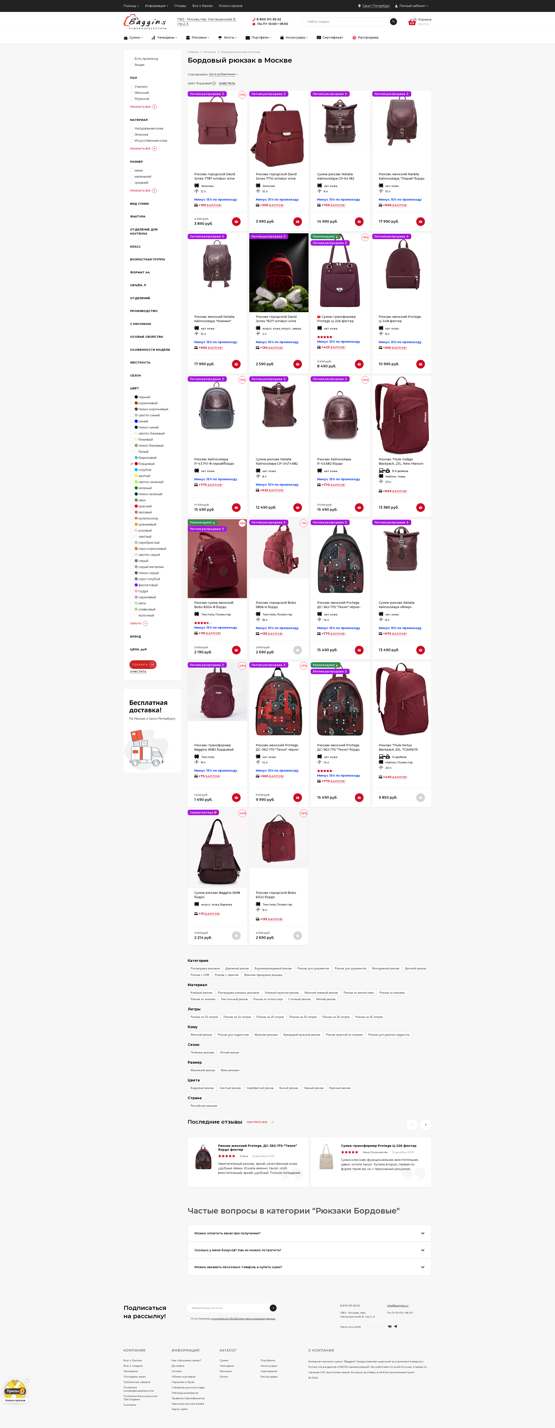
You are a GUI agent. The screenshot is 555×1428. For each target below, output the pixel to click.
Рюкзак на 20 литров (270, 1017)
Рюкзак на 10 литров (204, 1017)
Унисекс (141, 87)
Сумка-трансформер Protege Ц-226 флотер (378, 1146)
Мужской (142, 99)
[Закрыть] (26, 1379)
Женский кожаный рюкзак (321, 992)
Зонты (224, 1376)
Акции (139, 65)
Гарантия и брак (183, 1382)
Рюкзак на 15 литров (237, 1017)
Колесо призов (230, 6)
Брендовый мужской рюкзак (301, 1034)
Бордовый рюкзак (202, 1088)
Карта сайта (180, 1409)
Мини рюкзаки (230, 1070)
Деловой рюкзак (415, 968)
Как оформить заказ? (186, 1360)
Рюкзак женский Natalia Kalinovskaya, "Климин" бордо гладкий (214, 321)
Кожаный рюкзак (201, 992)
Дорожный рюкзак (237, 968)
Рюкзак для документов (313, 968)
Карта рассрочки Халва (188, 1403)
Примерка (131, 1371)
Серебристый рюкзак (260, 1088)
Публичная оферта (137, 1382)
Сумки (224, 1360)
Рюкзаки (210, 52)
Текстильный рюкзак (234, 999)
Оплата (177, 1371)
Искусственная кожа (151, 141)
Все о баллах (133, 1360)
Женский (142, 93)
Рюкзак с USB (200, 975)
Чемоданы (227, 1365)
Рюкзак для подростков (233, 1034)
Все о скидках (133, 1365)
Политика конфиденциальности (139, 1389)
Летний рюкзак (229, 1052)
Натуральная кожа (149, 128)
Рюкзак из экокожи (203, 999)
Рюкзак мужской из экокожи (344, 1034)
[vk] (390, 1326)
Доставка (178, 1365)
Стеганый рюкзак (299, 999)
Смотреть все (257, 1122)
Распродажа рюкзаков (205, 968)
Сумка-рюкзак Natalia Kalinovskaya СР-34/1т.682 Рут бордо (277, 463)
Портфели (268, 1360)
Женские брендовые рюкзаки (263, 975)
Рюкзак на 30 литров (336, 1017)
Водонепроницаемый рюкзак (273, 968)
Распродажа (269, 1376)
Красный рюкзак (340, 1088)
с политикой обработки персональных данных (243, 1318)
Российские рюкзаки (204, 1105)
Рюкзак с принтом (226, 975)
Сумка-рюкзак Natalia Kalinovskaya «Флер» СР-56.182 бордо (396, 607)
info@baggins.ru (397, 1305)
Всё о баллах (202, 6)
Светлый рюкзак (230, 1088)
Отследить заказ (135, 1376)
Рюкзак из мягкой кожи (359, 992)
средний (141, 183)
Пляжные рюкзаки (202, 1052)
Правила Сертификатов (188, 1398)
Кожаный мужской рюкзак (282, 992)
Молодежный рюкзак (385, 968)
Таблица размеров (185, 1392)
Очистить (138, 671)
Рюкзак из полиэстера (268, 999)
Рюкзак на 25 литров (303, 1017)
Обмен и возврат (184, 1376)
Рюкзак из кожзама (392, 992)
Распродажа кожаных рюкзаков (238, 992)
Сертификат (269, 1371)
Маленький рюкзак (203, 1070)
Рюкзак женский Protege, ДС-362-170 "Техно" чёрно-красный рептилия (277, 749)
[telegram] (395, 1326)
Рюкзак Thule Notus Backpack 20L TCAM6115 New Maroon (398, 749)
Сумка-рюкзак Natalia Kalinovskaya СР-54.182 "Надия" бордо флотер (335, 178)
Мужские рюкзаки (266, 1034)
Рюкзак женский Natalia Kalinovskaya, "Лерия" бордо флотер (401, 178)
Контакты (130, 1404)
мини (139, 170)
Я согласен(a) (233, 1318)
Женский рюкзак (201, 1034)
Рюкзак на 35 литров (369, 1017)
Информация (155, 6)
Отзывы (180, 6)
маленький (143, 176)
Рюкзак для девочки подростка (389, 1034)
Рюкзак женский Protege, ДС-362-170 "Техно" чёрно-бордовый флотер (339, 607)
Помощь (129, 6)
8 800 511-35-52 (350, 1305)
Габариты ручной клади (188, 1387)
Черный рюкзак (314, 1088)
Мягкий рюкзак (326, 999)
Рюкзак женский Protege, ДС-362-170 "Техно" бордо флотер (338, 749)
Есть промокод (146, 59)
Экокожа (141, 134)
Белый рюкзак (288, 1088)
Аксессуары (269, 1365)
